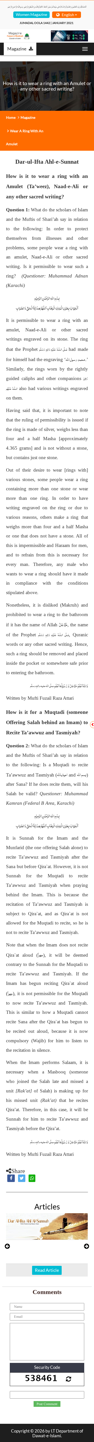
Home (11, 117)
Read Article (47, 1270)
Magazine (16, 48)
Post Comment (47, 1404)
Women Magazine (31, 14)
